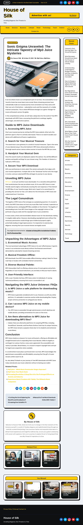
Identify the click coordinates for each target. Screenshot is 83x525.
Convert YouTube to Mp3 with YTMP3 (49, 456)
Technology (46, 27)
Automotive (68, 165)
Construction (69, 178)
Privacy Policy (8, 509)
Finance (67, 195)
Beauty (67, 169)
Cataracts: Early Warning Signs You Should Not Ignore (71, 50)
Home (8, 27)
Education (68, 182)
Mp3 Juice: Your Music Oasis (18, 372)
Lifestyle (31, 27)
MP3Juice (8, 182)
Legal (66, 208)
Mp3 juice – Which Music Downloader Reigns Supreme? (27, 369)
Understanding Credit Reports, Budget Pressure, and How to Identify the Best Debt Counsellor (50, 489)
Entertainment (12, 42)
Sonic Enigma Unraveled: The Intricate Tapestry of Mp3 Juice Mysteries (29, 50)
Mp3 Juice (40, 58)
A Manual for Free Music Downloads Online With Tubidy (11, 455)
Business (23, 27)
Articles (61, 27)
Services (15, 27)
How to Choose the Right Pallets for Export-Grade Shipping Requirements (71, 113)
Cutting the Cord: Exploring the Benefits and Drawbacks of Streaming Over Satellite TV (19, 400)
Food (66, 199)
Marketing (68, 216)
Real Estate (68, 221)
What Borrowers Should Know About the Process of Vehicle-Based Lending (71, 60)
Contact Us (35, 31)
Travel (55, 27)
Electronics (68, 186)
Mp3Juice (47, 58)
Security (67, 225)
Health (67, 203)
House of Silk (17, 58)
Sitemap (15, 509)
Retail (38, 27)
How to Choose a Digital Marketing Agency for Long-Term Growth (69, 491)
